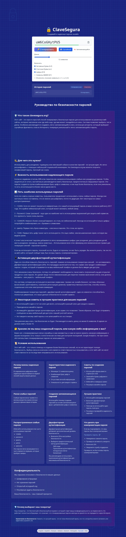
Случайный (65, 49)
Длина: (36, 54)
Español (47, 531)
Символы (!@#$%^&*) (44, 75)
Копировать (85, 92)
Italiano (60, 531)
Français (53, 531)
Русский (80, 531)
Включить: (38, 63)
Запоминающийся (82, 49)
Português (73, 531)
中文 (86, 531)
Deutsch (66, 531)
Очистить (87, 87)
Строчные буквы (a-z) (44, 69)
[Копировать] (89, 42)
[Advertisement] (63, 13)
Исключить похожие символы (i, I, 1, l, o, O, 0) (52, 78)
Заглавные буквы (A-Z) (44, 66)
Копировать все (76, 87)
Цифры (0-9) (40, 72)
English (41, 531)
